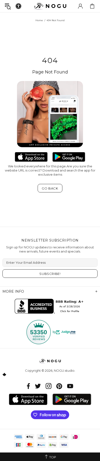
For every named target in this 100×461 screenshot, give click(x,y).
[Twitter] (38, 386)
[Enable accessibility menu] (18, 6)
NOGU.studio (50, 6)
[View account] (80, 6)
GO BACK (50, 188)
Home (39, 20)
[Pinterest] (59, 386)
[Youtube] (70, 386)
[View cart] (92, 6)
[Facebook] (28, 386)
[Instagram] (48, 386)
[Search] (8, 6)
